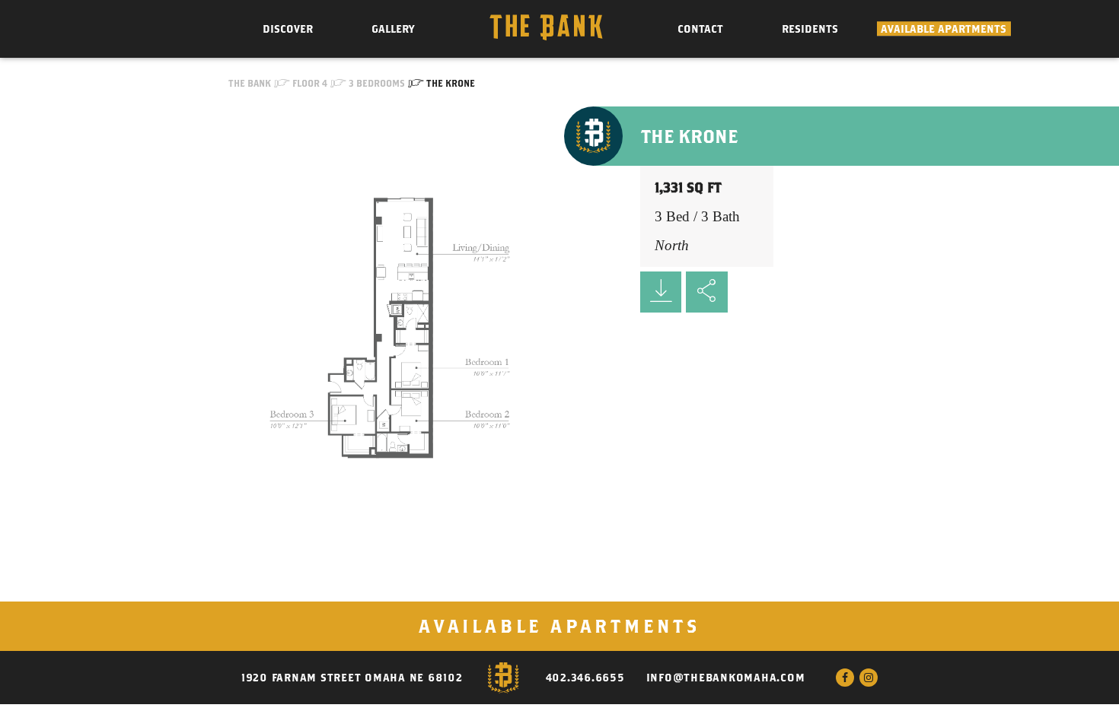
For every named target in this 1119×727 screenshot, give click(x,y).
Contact (700, 29)
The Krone (450, 83)
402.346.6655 (585, 677)
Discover (288, 29)
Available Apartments (943, 29)
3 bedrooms (377, 83)
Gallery (392, 29)
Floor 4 (309, 83)
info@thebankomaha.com (725, 677)
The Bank (249, 83)
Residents (810, 29)
